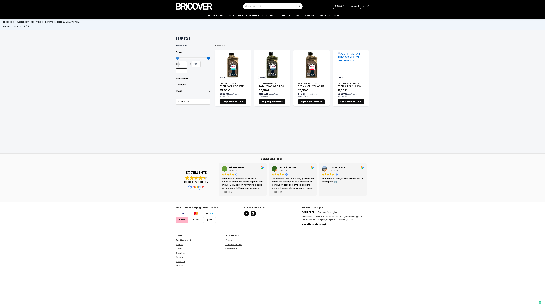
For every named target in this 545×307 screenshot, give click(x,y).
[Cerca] (300, 6)
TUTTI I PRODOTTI (215, 15)
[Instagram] (367, 6)
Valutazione (182, 78)
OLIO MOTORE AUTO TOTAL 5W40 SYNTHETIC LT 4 (271, 86)
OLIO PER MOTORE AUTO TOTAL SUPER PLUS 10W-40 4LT (350, 86)
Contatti (229, 240)
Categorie (181, 84)
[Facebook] (363, 6)
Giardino (308, 15)
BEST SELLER (252, 15)
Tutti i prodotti (183, 240)
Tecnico (334, 15)
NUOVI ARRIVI (236, 15)
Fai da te (180, 261)
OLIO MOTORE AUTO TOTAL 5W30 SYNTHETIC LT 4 (232, 86)
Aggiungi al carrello (232, 101)
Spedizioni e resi (233, 244)
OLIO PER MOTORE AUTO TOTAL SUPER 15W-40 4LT (311, 85)
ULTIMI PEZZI (268, 15)
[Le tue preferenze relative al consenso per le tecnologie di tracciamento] (540, 302)
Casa (297, 15)
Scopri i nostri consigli (314, 224)
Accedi (355, 6)
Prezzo (179, 52)
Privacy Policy (362, 275)
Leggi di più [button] (227, 192)
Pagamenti (231, 248)
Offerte (321, 15)
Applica (181, 71)
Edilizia (286, 15)
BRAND (179, 91)
